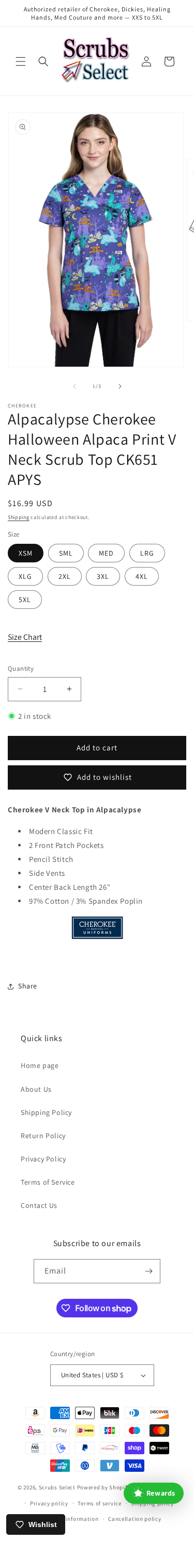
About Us (36, 1089)
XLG (25, 576)
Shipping (18, 517)
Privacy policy (49, 1503)
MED (106, 553)
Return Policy (43, 1135)
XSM (26, 553)
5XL (25, 599)
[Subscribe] (148, 1271)
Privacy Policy (43, 1158)
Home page (39, 1065)
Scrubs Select (57, 1487)
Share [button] (27, 985)
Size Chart (25, 637)
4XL (142, 576)
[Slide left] (74, 386)
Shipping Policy (46, 1112)
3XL (103, 576)
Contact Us (39, 1205)
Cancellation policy (134, 1518)
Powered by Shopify (103, 1487)
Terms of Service (48, 1182)
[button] (20, 61)
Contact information (70, 1518)
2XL (64, 576)
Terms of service (99, 1503)
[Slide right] (120, 386)
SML (66, 553)
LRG (147, 553)
